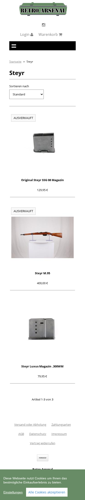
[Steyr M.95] (42, 237)
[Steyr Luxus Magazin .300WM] (42, 330)
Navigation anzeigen (13, 45)
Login (25, 34)
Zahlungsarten (61, 424)
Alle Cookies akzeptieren (46, 492)
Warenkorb (49, 34)
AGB (21, 434)
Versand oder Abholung (30, 424)
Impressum (59, 434)
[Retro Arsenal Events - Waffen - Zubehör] (43, 15)
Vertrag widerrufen (42, 443)
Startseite (15, 61)
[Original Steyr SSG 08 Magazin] (42, 144)
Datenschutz (37, 434)
